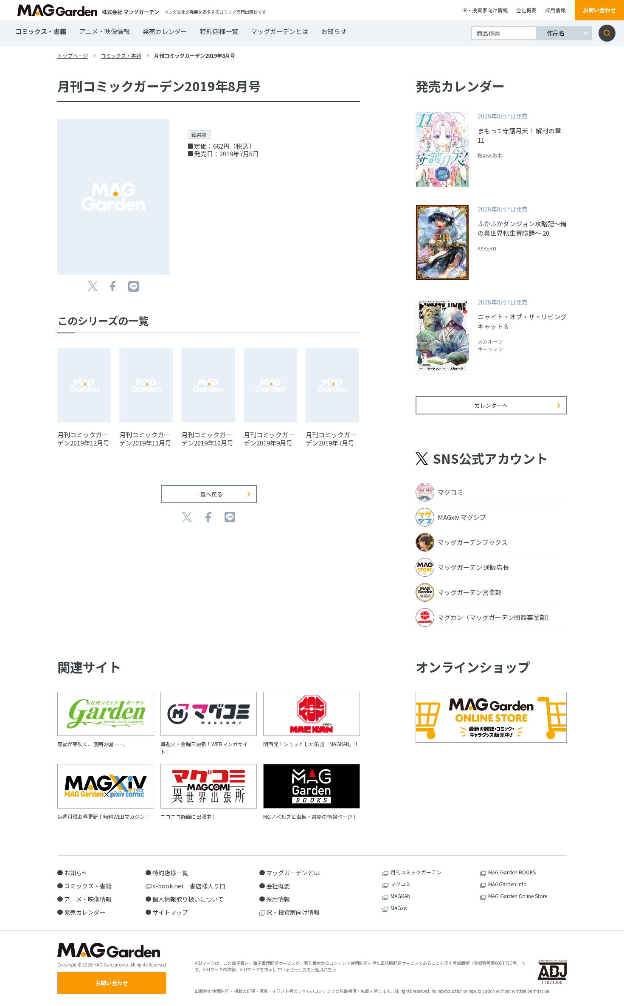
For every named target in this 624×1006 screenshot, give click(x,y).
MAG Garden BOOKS (512, 872)
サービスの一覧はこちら (313, 969)
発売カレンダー (165, 31)
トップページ (72, 55)
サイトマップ (170, 912)
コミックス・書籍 (40, 31)
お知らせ (333, 31)
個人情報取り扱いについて (188, 899)
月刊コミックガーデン (416, 872)
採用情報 (555, 10)
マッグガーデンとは (279, 31)
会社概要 (526, 10)
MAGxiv (399, 907)
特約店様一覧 (219, 31)
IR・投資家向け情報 (485, 10)
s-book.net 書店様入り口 (188, 886)
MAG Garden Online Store (517, 895)
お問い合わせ (599, 10)
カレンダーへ (491, 405)
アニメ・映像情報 (104, 31)
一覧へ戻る (208, 494)
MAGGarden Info (507, 884)
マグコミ (401, 884)
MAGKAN (400, 895)
